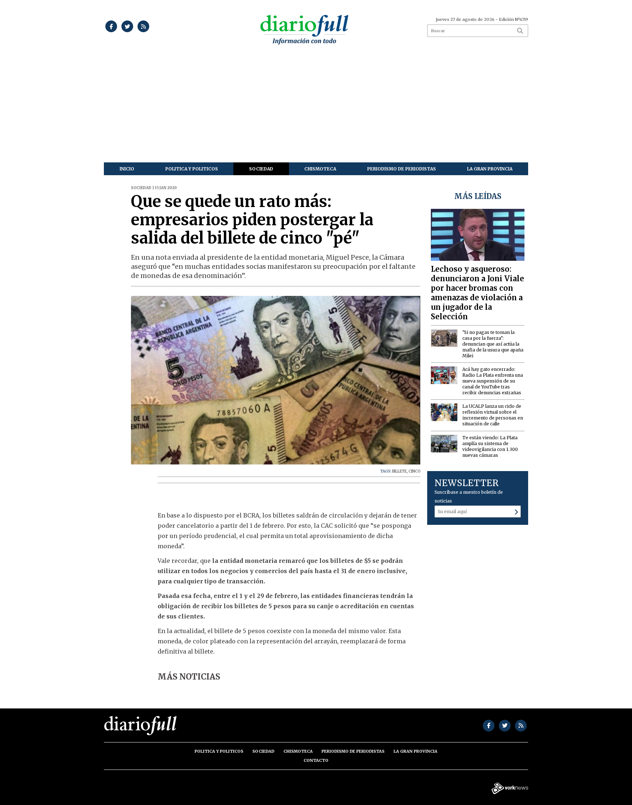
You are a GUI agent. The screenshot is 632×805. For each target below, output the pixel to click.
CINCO (414, 471)
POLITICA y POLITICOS (191, 169)
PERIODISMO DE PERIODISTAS (401, 169)
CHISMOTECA (320, 169)
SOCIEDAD (261, 169)
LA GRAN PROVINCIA (489, 169)
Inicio (127, 169)
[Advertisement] (316, 107)
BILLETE (399, 471)
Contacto (316, 760)
